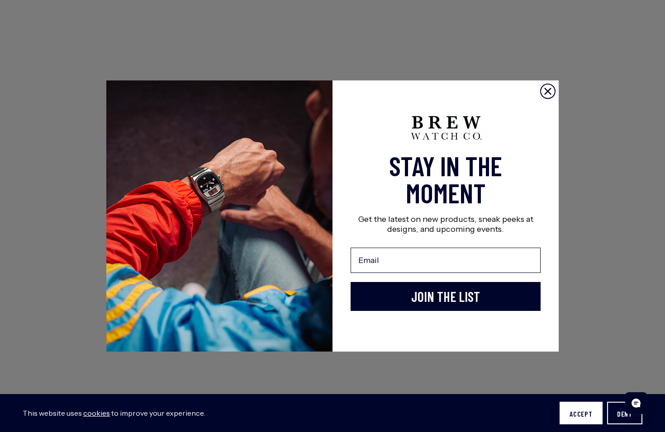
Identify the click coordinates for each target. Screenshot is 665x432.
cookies (96, 413)
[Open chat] (636, 403)
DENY (624, 413)
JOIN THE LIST (445, 296)
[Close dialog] (548, 91)
